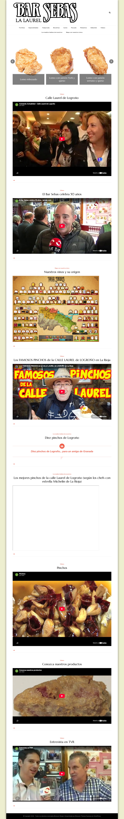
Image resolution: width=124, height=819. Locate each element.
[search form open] (109, 13)
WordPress (97, 816)
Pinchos (62, 568)
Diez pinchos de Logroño (62, 438)
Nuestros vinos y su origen (62, 272)
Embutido (94, 28)
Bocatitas (56, 28)
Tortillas (22, 28)
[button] (13, 61)
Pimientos (83, 28)
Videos (103, 28)
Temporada (46, 28)
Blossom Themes (80, 816)
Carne (65, 28)
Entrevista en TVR (62, 742)
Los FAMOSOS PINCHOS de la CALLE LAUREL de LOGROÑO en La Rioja (62, 360)
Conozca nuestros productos (62, 664)
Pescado (74, 28)
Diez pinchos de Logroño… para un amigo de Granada (62, 451)
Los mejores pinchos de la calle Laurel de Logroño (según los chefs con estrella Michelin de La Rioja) (62, 479)
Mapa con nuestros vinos (74, 32)
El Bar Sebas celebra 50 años (62, 194)
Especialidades (33, 28)
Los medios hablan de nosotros (52, 32)
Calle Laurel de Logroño (62, 98)
